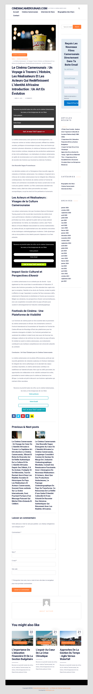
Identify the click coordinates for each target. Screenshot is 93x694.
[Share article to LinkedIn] (27, 416)
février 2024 (64, 261)
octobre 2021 (65, 276)
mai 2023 (64, 266)
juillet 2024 (64, 248)
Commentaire (16, 532)
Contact (16, 15)
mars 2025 (64, 228)
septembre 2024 (66, 243)
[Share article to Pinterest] (23, 416)
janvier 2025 (65, 233)
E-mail (14, 560)
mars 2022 (64, 273)
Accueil (16, 12)
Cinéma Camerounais (30, 12)
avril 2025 (64, 225)
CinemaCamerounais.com (29, 8)
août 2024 (64, 245)
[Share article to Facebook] (14, 416)
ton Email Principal (69, 78)
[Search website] (79, 8)
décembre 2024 (66, 235)
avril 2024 (64, 256)
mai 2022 (64, 268)
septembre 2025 (66, 212)
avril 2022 (64, 271)
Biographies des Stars (66, 12)
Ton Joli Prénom (68, 69)
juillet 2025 (64, 217)
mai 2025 (64, 223)
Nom (14, 552)
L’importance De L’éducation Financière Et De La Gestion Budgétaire (70, 142)
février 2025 (64, 230)
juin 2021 (64, 281)
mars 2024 (64, 258)
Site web (14, 569)
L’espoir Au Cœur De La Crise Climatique (45, 652)
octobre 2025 (65, 210)
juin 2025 (64, 220)
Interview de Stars (48, 12)
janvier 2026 (65, 207)
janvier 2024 (65, 263)
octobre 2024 (65, 240)
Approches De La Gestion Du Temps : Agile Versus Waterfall (70, 654)
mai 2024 (64, 253)
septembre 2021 (66, 278)
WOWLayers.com (50, 690)
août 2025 (64, 215)
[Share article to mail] (32, 416)
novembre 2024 (66, 238)
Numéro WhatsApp (69, 87)
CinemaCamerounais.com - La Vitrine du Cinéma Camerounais (51, 688)
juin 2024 (64, 250)
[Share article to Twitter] (18, 416)
